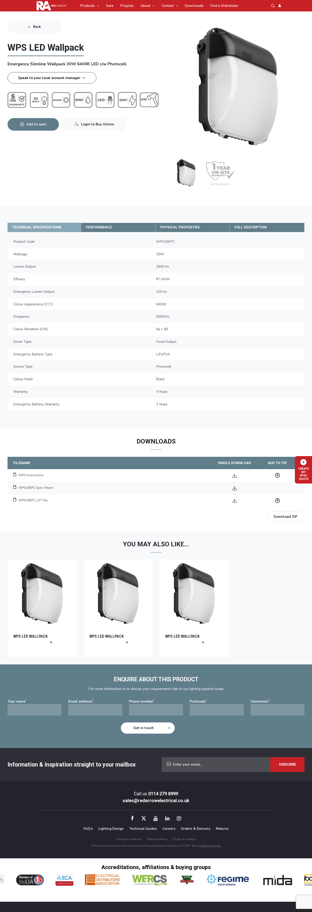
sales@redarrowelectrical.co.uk (156, 800)
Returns (222, 828)
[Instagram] (179, 819)
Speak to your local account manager (49, 78)
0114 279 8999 (163, 793)
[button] (97, 5)
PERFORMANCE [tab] (99, 227)
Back (37, 26)
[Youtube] (155, 819)
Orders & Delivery (195, 828)
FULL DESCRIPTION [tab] (251, 227)
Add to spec (36, 124)
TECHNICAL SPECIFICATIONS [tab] (36, 227)
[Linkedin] (167, 819)
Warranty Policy (157, 839)
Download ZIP (285, 516)
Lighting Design (111, 828)
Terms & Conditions (129, 839)
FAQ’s (88, 828)
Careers (168, 828)
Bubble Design (211, 846)
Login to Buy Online (97, 124)
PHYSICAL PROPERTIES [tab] (180, 227)
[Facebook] (132, 819)
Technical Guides (143, 828)
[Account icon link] (279, 5)
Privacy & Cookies (184, 839)
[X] (143, 819)
